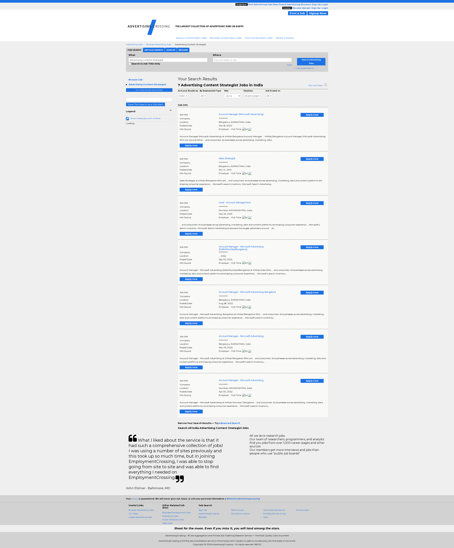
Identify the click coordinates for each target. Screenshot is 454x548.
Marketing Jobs (170, 516)
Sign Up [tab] (170, 50)
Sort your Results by (188, 91)
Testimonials (237, 510)
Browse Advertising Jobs (226, 38)
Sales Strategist (227, 158)
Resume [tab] (183, 50)
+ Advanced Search (304, 68)
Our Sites (133, 513)
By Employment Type (210, 91)
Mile (226, 91)
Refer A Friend (285, 38)
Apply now (312, 114)
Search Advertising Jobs (191, 38)
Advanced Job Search (274, 510)
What (132, 55)
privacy (134, 498)
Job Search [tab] (134, 50)
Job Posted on (272, 91)
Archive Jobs (302, 510)
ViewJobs (248, 91)
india (289, 64)
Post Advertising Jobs (259, 38)
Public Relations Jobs (173, 519)
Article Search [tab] (154, 50)
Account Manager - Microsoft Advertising (241, 336)
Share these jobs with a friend (145, 118)
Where (217, 55)
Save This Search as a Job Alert (145, 104)
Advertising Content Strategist (147, 84)
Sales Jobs (167, 523)
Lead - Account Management (235, 202)
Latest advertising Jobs (140, 517)
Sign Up (203, 510)
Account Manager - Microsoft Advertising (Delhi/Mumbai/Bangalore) (241, 248)
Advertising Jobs (134, 44)
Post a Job (297, 13)
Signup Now (317, 13)
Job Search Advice (240, 513)
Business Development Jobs (176, 512)
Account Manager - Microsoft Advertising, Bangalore (247, 292)
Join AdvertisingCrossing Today (149, 90)
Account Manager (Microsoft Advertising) (241, 114)
